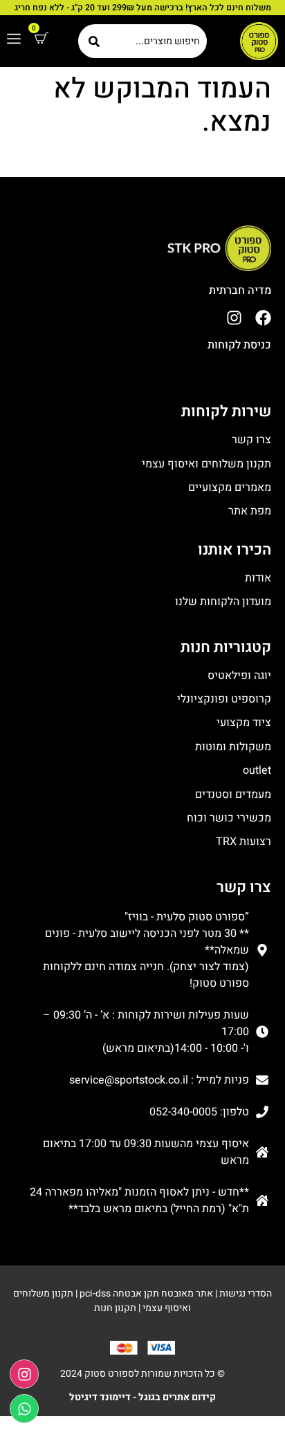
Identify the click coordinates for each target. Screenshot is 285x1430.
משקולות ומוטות (233, 747)
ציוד (261, 722)
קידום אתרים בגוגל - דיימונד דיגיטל (142, 1397)
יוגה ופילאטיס (239, 675)
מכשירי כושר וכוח (229, 818)
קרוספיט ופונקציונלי (224, 699)
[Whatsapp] (24, 1408)
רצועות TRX (243, 841)
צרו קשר (251, 439)
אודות (258, 578)
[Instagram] (234, 318)
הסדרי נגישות (245, 1293)
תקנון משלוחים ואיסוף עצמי (206, 464)
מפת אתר (249, 511)
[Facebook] (263, 318)
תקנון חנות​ (115, 1308)
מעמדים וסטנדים (233, 794)
